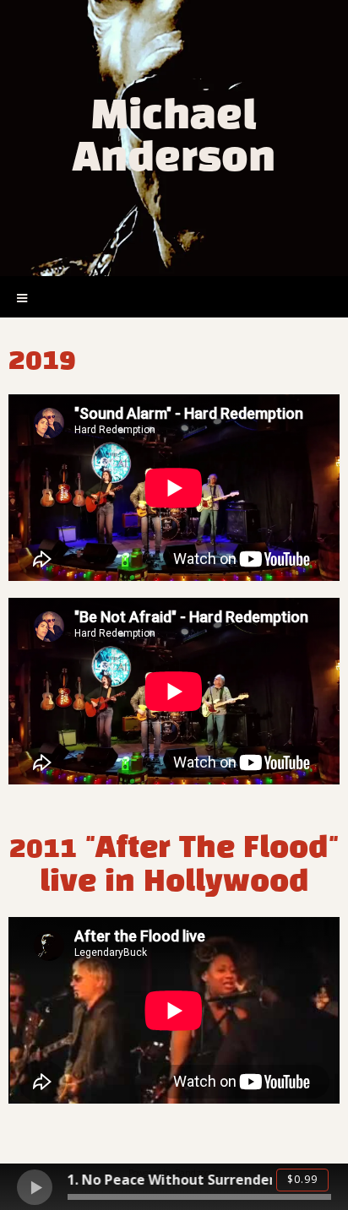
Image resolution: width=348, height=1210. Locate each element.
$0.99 (302, 1179)
